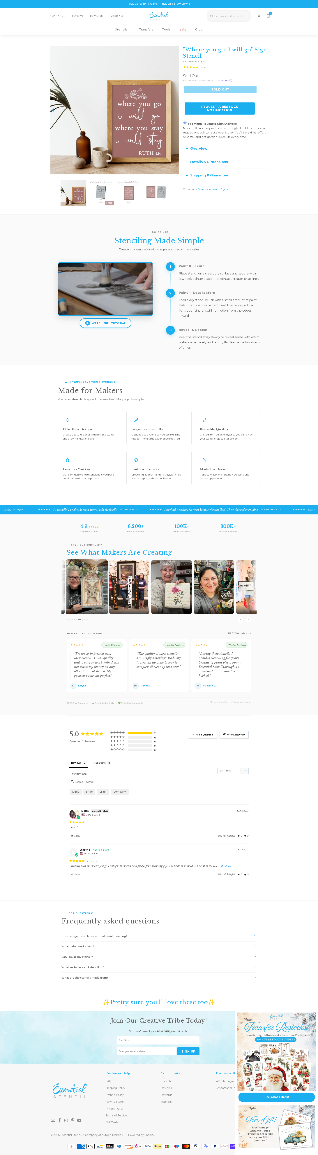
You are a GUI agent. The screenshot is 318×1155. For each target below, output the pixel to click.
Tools (166, 29)
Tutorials (116, 16)
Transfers (146, 29)
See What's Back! (276, 1097)
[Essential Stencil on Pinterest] (73, 1120)
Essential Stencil (70, 1135)
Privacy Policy (114, 1108)
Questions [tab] (99, 762)
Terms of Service (116, 1115)
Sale (182, 29)
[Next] (176, 110)
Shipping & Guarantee (209, 175)
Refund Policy (115, 1095)
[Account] (259, 16)
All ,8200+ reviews (238, 633)
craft (103, 791)
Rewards (96, 16)
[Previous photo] (241, 620)
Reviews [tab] (76, 762)
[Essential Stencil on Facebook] (60, 1120)
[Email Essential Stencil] (53, 1120)
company (120, 791)
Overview (198, 149)
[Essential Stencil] (159, 16)
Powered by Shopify (141, 1135)
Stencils (121, 29)
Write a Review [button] (236, 734)
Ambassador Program (230, 1088)
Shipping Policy (115, 1088)
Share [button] (77, 835)
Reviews (78, 16)
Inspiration (57, 16)
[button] (240, 835)
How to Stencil (115, 1101)
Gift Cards (112, 1122)
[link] (276, 1052)
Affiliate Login (225, 1081)
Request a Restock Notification (219, 108)
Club (199, 29)
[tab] (67, 619)
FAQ (108, 1081)
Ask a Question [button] (204, 734)
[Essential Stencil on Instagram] (66, 1120)
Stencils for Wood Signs (213, 189)
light (75, 791)
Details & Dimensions (209, 162)
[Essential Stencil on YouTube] (79, 1120)
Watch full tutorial (109, 323)
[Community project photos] (159, 592)
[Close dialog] (315, 1013)
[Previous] (53, 110)
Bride (89, 791)
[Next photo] (248, 620)
